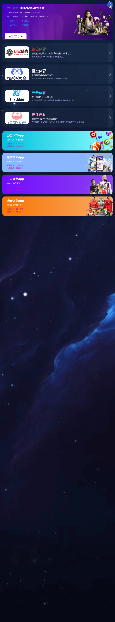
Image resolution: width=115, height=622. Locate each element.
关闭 (110, 5)
